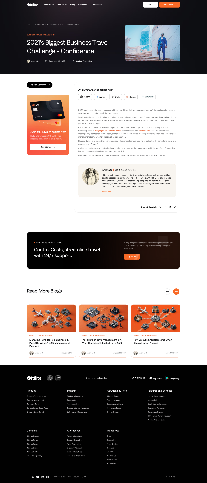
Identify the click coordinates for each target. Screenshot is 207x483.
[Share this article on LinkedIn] (170, 207)
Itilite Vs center (32, 452)
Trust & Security (73, 477)
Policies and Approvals (156, 420)
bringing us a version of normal (108, 130)
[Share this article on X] (160, 207)
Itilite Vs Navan (32, 440)
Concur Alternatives (74, 440)
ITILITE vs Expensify (34, 456)
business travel (145, 130)
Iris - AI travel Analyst (156, 396)
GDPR (84, 477)
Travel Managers (113, 400)
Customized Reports (155, 412)
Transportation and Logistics (78, 408)
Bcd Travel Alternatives (76, 456)
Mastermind (152, 400)
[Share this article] (174, 207)
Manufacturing (72, 404)
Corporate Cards (33, 404)
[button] (49, 5)
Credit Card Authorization (157, 404)
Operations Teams (114, 408)
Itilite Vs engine (32, 448)
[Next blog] (176, 291)
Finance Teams (113, 396)
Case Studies (112, 444)
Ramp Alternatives (74, 444)
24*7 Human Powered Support (159, 416)
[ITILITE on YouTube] (37, 476)
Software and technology (77, 412)
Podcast (110, 448)
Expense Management (35, 400)
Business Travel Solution (36, 396)
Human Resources (114, 412)
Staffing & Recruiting (75, 396)
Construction (72, 400)
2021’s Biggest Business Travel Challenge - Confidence (71, 24)
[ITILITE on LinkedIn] (42, 476)
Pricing (72, 5)
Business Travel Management (45, 24)
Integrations (111, 440)
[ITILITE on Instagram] (47, 476)
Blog (28, 24)
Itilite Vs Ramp (32, 444)
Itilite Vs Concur (33, 436)
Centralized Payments (156, 408)
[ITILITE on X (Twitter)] (33, 476)
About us (110, 452)
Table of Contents (38, 85)
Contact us (111, 456)
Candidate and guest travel (37, 408)
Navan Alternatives (74, 436)
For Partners (112, 460)
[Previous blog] (167, 291)
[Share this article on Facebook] (165, 207)
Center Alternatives (74, 452)
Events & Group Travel (35, 412)
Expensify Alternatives (75, 448)
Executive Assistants (115, 404)
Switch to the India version (96, 378)
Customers (111, 464)
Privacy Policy (59, 477)
